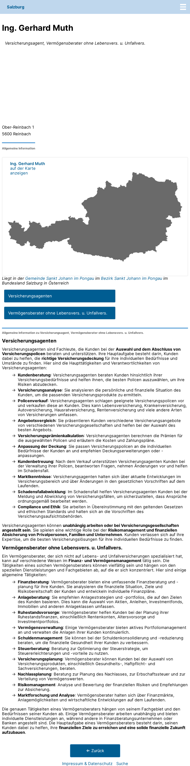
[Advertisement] (95, 86)
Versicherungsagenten (30, 295)
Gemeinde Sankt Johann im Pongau (60, 278)
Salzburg (15, 6)
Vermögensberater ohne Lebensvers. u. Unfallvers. (57, 313)
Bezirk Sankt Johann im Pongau (131, 278)
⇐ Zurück (95, 750)
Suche (122, 763)
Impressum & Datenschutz (87, 763)
